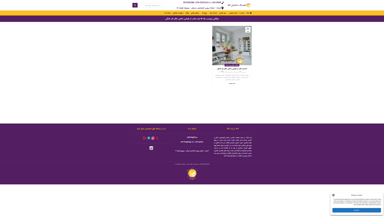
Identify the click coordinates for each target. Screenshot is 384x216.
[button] (333, 195)
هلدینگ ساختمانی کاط (197, 164)
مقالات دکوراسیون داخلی (232, 65)
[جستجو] (135, 5)
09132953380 (192, 137)
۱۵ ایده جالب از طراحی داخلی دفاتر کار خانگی (232, 69)
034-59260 (199, 142)
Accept (356, 210)
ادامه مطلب (232, 83)
